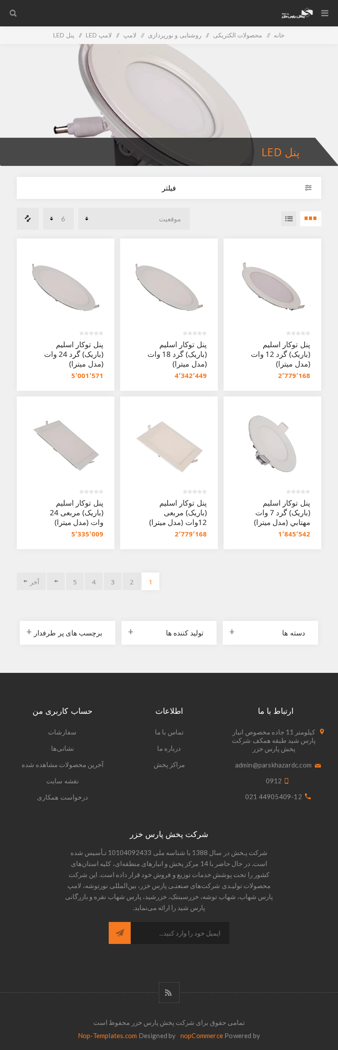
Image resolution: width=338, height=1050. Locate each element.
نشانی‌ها (62, 748)
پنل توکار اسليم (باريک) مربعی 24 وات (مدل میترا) (76, 512)
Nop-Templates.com (107, 1035)
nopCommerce (201, 1035)
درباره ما (169, 748)
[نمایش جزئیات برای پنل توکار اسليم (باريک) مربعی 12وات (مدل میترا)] (168, 445)
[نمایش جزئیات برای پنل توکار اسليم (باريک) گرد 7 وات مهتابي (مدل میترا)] (272, 445)
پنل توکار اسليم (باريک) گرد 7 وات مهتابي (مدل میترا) (282, 512)
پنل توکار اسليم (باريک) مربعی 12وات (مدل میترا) (177, 512)
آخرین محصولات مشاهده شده (63, 764)
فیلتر (169, 188)
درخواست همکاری (62, 797)
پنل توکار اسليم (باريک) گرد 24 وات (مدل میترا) (73, 354)
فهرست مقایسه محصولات (28, 219)
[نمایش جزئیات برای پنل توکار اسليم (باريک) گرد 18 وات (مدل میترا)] (168, 287)
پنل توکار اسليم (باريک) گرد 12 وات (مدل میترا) (280, 354)
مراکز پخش (169, 764)
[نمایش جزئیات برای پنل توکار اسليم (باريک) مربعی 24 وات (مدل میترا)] (65, 445)
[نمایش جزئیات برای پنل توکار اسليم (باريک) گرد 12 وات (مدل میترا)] (272, 287)
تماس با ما (169, 732)
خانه (279, 35)
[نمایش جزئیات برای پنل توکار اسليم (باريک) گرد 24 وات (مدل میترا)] (65, 287)
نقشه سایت (62, 781)
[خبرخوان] (169, 992)
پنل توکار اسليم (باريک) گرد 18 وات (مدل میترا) (177, 354)
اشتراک (120, 933)
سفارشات (62, 732)
